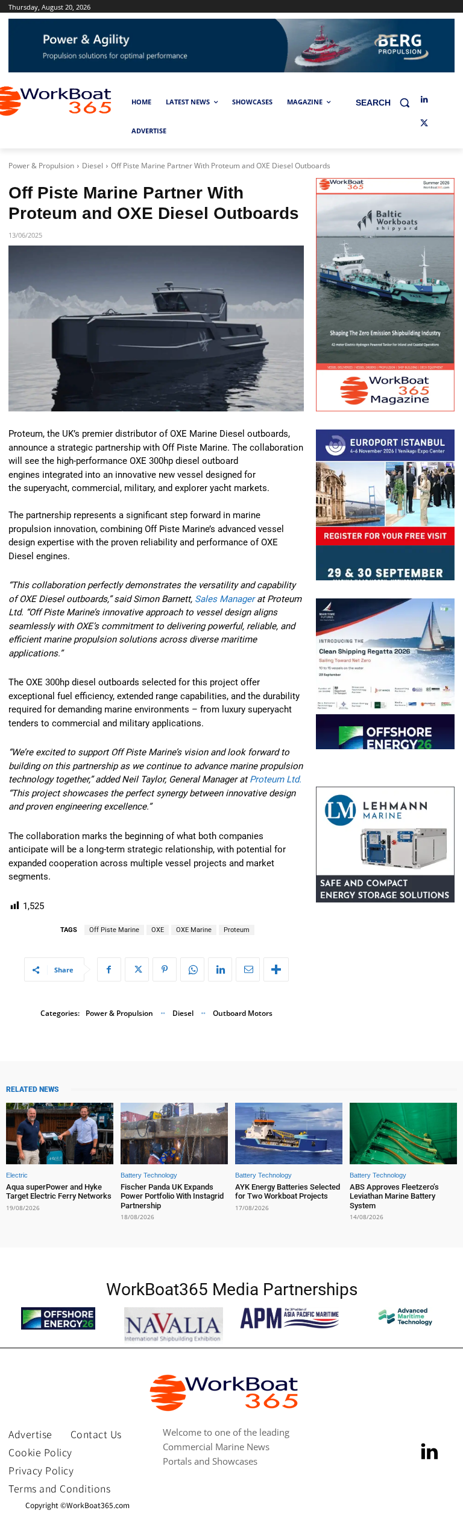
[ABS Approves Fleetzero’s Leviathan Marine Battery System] (403, 1133)
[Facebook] (109, 969)
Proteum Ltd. (275, 779)
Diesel (92, 165)
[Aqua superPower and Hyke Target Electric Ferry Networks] (59, 1133)
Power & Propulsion (41, 165)
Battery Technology (149, 1175)
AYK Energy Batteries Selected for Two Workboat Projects (287, 1191)
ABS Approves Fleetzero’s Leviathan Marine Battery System (394, 1196)
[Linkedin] (424, 99)
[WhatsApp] (192, 969)
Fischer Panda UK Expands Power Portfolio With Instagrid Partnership (172, 1196)
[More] (276, 969)
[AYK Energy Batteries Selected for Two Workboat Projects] (288, 1133)
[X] (424, 124)
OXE (157, 930)
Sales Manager (224, 599)
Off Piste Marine (114, 930)
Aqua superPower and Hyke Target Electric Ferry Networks (59, 1191)
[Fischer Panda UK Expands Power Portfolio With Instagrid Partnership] (174, 1133)
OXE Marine (194, 930)
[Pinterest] (165, 969)
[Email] (248, 969)
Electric (17, 1175)
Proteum (237, 930)
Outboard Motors (242, 1013)
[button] (387, 102)
